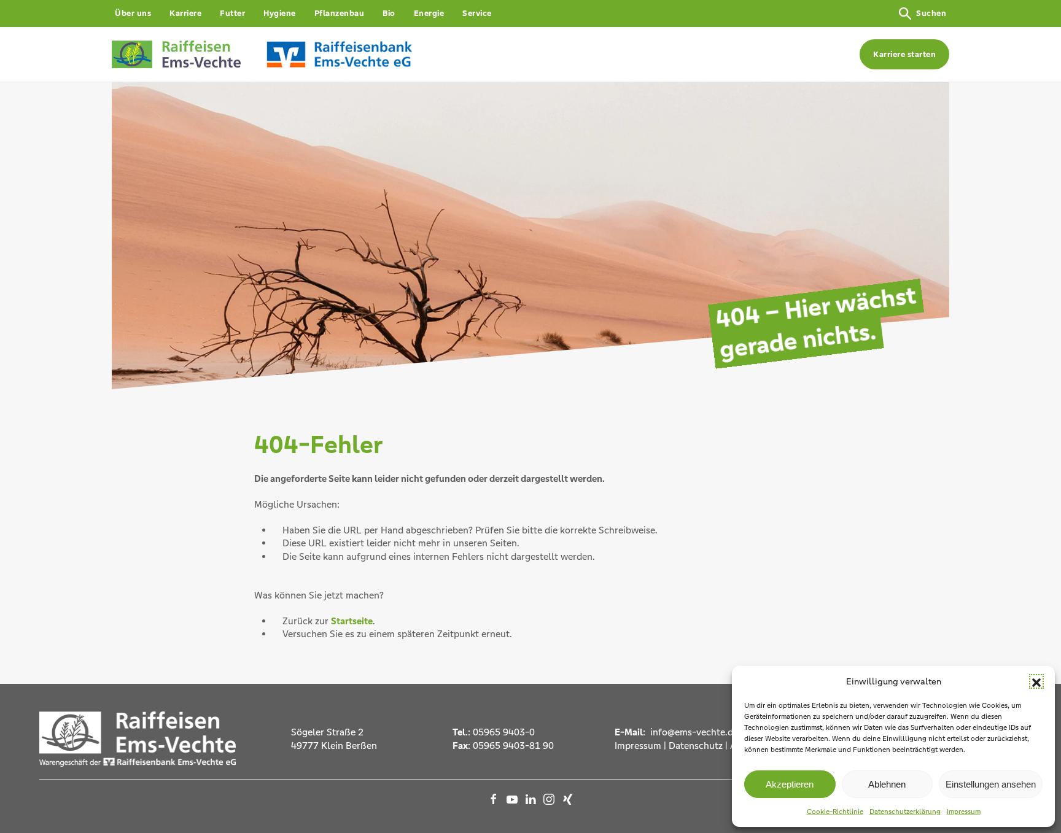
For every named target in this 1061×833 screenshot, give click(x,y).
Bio (389, 13)
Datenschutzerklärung (905, 811)
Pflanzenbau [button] (339, 13)
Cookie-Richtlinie (835, 811)
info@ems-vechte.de (693, 732)
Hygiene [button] (279, 13)
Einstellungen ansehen (991, 784)
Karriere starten (904, 54)
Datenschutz (696, 745)
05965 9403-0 (504, 732)
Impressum (964, 811)
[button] (1036, 681)
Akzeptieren (790, 784)
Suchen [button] (931, 13)
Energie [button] (429, 13)
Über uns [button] (133, 13)
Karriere (185, 13)
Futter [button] (232, 13)
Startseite (352, 621)
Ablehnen (887, 784)
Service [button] (477, 13)
